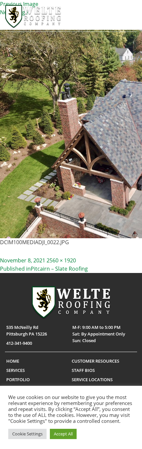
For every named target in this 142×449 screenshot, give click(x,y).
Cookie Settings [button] (27, 434)
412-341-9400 (19, 343)
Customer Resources (95, 361)
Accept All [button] (63, 434)
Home (12, 361)
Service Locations (92, 379)
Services (15, 370)
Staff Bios (83, 370)
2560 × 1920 (61, 260)
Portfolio (18, 379)
